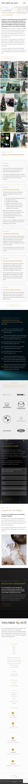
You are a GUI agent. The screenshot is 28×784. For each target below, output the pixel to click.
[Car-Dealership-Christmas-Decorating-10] (21, 103)
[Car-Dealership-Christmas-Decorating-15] (24, 140)
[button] (24, 3)
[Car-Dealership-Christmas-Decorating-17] (22, 122)
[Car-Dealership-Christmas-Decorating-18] (23, 69)
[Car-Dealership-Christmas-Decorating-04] (24, 86)
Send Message (7, 499)
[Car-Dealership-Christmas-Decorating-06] (4, 69)
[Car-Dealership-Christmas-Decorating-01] (5, 140)
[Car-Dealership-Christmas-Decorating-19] (15, 140)
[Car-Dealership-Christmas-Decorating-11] (10, 86)
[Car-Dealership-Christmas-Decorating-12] (7, 122)
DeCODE (14, 781)
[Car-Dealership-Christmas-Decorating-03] (7, 103)
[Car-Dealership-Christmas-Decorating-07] (13, 69)
